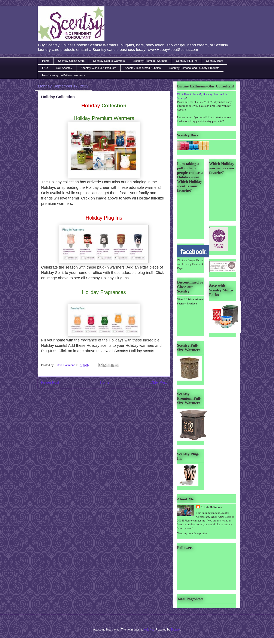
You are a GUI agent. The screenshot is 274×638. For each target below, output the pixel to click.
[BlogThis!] (105, 365)
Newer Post (50, 382)
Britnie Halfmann (65, 365)
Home (45, 60)
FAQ (45, 67)
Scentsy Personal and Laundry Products (194, 67)
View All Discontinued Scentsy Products (190, 301)
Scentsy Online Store (71, 60)
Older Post (158, 382)
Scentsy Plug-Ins (187, 60)
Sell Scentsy (64, 67)
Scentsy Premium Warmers (150, 60)
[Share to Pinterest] (117, 365)
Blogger (175, 629)
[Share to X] (109, 365)
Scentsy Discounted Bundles (143, 67)
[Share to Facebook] (113, 365)
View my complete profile (192, 533)
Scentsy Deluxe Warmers (109, 60)
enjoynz (149, 629)
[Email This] (100, 365)
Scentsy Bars (214, 60)
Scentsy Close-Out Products (98, 67)
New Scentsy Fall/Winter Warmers (63, 75)
